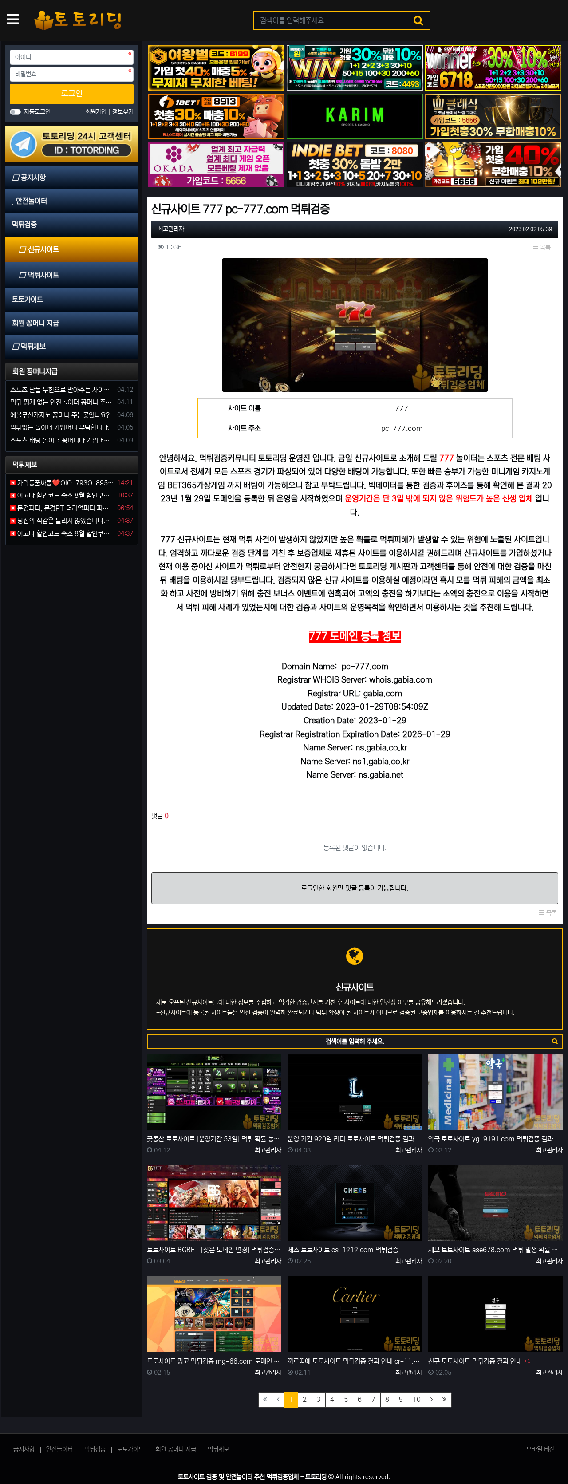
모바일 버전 (540, 1449)
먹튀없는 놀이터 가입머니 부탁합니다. (60, 427)
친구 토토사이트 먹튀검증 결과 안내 (475, 1361)
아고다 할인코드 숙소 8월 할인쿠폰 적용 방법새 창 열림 (65, 495)
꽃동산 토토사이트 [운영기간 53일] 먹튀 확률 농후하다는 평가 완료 (214, 1139)
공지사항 (24, 1449)
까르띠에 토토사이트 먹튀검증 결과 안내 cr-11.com (355, 1361)
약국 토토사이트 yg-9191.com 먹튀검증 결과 (490, 1139)
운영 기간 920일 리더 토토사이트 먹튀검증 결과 (351, 1139)
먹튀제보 (218, 1449)
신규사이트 (43, 249)
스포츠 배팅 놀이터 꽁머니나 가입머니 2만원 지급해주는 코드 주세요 (62, 440)
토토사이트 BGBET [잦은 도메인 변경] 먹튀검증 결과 (214, 1250)
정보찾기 (123, 111)
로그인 (72, 93)
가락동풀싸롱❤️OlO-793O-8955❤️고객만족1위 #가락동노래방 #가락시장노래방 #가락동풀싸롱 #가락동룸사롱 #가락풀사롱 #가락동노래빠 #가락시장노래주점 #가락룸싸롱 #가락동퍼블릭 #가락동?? (65, 483)
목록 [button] (544, 247)
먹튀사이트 (43, 275)
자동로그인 (37, 111)
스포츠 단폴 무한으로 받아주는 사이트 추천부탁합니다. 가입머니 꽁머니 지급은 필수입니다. (62, 390)
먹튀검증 (95, 1449)
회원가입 (96, 111)
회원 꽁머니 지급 (175, 1449)
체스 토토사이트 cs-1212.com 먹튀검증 (343, 1250)
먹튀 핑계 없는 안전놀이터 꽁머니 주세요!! (62, 402)
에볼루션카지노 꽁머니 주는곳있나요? (60, 415)
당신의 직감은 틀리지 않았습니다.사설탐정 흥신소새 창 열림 (65, 521)
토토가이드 (130, 1449)
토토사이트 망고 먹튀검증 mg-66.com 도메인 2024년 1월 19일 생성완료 (214, 1361)
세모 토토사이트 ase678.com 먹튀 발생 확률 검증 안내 (495, 1250)
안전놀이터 (59, 1449)
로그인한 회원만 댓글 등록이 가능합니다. (354, 888)
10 (417, 1399)
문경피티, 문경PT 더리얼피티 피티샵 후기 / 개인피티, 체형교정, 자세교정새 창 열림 (65, 508)
